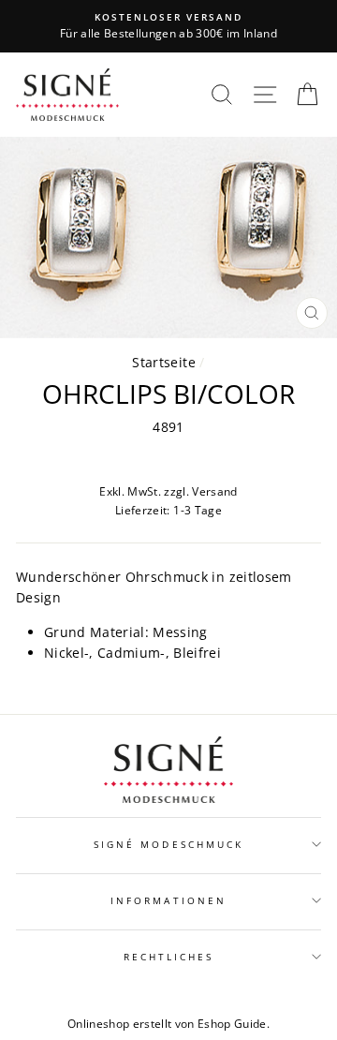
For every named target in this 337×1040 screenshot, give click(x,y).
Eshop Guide (232, 1024)
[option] (168, 26)
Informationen (168, 900)
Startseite (163, 362)
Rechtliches (169, 956)
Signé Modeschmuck (168, 844)
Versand (214, 491)
